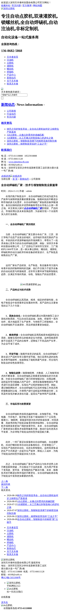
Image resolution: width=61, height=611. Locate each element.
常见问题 (16, 5)
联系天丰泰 (12, 84)
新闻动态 (11, 78)
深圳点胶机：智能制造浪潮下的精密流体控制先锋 (32, 141)
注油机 (10, 60)
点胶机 (10, 63)
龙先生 (4, 602)
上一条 (4, 481)
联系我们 (6, 149)
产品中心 (11, 75)
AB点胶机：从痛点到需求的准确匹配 (25, 135)
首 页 (15, 179)
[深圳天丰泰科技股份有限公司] (8, 8)
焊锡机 (10, 72)
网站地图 (37, 5)
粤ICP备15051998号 (11, 577)
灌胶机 (10, 66)
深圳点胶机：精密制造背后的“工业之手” (27, 144)
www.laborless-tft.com (19, 162)
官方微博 (26, 5)
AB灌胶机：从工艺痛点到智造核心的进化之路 (30, 138)
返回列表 (5, 484)
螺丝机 (10, 69)
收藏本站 (5, 5)
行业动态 (11, 114)
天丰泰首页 (12, 57)
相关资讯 (6, 122)
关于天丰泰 (12, 81)
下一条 (4, 487)
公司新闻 (11, 111)
